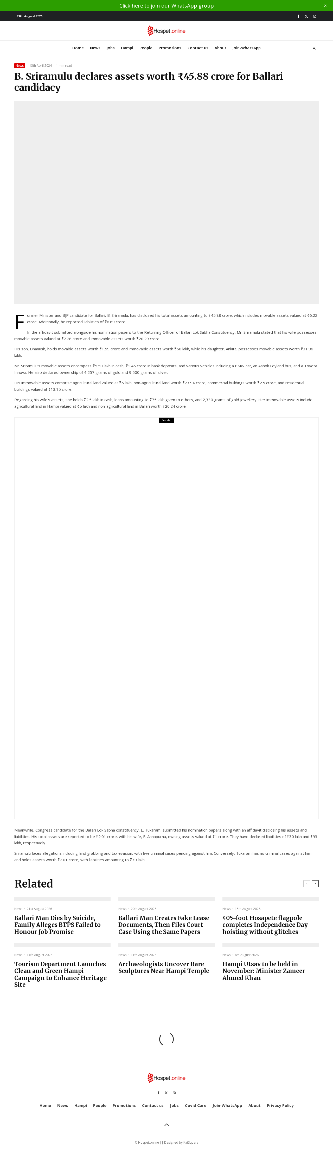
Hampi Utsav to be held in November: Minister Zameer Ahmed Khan (263, 971)
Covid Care (195, 1105)
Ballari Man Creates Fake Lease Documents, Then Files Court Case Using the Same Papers (163, 925)
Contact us (198, 47)
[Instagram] (315, 16)
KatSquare (190, 1142)
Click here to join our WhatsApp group (166, 5)
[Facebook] (298, 16)
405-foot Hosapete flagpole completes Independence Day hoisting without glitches (265, 925)
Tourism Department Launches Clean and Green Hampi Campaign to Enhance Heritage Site (60, 974)
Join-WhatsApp (247, 47)
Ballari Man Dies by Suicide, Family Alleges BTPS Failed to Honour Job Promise (158, 621)
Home (78, 47)
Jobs (111, 47)
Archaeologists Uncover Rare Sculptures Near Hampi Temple (163, 968)
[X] (306, 16)
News (95, 47)
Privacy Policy (280, 1105)
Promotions (170, 47)
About (220, 47)
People (145, 47)
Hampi (127, 47)
